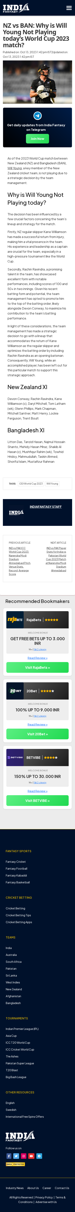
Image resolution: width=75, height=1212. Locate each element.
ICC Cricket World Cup (20, 1049)
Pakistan (11, 968)
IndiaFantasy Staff (46, 507)
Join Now (37, 139)
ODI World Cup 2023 (31, 483)
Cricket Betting (15, 908)
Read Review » (38, 658)
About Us (33, 1188)
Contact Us (62, 1188)
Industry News (15, 1188)
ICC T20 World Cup (18, 1042)
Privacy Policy (44, 1197)
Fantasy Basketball (18, 882)
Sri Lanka (11, 975)
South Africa (14, 961)
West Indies (13, 982)
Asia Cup (11, 1035)
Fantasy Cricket (16, 861)
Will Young (15, 168)
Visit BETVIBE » (37, 800)
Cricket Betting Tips (18, 915)
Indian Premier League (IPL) (22, 1028)
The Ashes (12, 1056)
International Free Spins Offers (25, 1116)
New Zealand (14, 989)
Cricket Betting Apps (19, 922)
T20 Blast (12, 1070)
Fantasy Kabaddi (16, 875)
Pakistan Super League (20, 1063)
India (9, 948)
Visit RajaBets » (37, 667)
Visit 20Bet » (37, 734)
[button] (9, 1156)
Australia (11, 954)
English (10, 1102)
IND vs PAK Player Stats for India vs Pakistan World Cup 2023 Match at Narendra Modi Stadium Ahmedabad (56, 559)
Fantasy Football (16, 868)
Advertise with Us (46, 1202)
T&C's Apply (40, 649)
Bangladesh (13, 1003)
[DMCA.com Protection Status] (15, 1164)
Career (46, 1188)
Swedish (11, 1109)
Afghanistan (13, 996)
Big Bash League (16, 1077)
